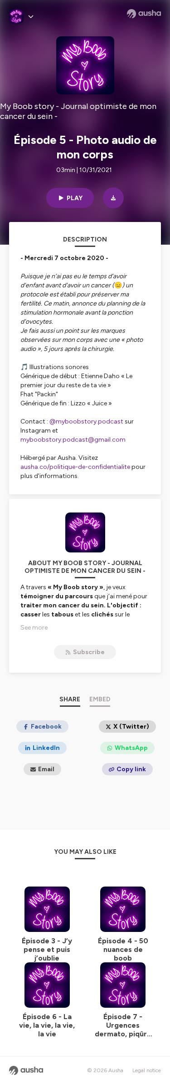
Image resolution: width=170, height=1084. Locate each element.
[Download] (113, 197)
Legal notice (146, 1070)
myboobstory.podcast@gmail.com (73, 439)
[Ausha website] (144, 13)
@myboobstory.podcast (86, 421)
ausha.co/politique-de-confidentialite (75, 467)
